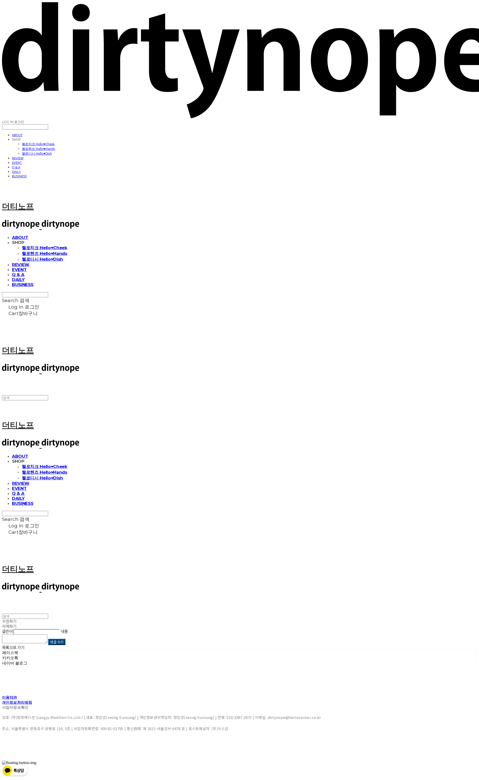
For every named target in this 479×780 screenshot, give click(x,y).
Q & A (16, 167)
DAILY (16, 171)
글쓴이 (7, 631)
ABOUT (17, 135)
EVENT (17, 162)
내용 (64, 631)
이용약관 (9, 697)
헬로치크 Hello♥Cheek (38, 144)
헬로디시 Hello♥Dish (37, 153)
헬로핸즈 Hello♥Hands (38, 148)
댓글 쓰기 (56, 642)
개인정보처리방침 (17, 702)
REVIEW (17, 158)
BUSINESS (19, 176)
